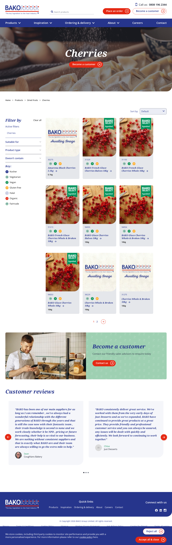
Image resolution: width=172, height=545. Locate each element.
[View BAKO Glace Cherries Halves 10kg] (99, 215)
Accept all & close (149, 539)
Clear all (37, 120)
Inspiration (41, 23)
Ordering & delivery (78, 23)
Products (11, 23)
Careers (137, 23)
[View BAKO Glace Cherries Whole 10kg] (62, 283)
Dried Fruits (32, 100)
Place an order (114, 11)
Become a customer (147, 11)
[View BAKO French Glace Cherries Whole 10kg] (136, 148)
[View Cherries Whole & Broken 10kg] (99, 283)
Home (8, 100)
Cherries (46, 100)
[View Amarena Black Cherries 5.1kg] (62, 148)
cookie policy (85, 537)
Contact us (102, 363)
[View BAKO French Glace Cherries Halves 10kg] (99, 148)
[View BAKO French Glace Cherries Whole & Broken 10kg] (62, 215)
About (112, 23)
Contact (161, 23)
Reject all (151, 531)
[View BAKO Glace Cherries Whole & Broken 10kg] (136, 215)
